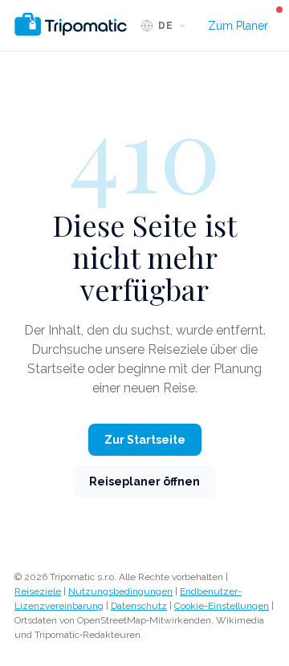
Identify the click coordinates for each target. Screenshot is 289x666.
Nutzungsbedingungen (120, 591)
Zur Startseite (144, 439)
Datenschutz (139, 605)
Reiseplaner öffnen (144, 481)
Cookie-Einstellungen (221, 605)
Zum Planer (238, 25)
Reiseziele (37, 591)
